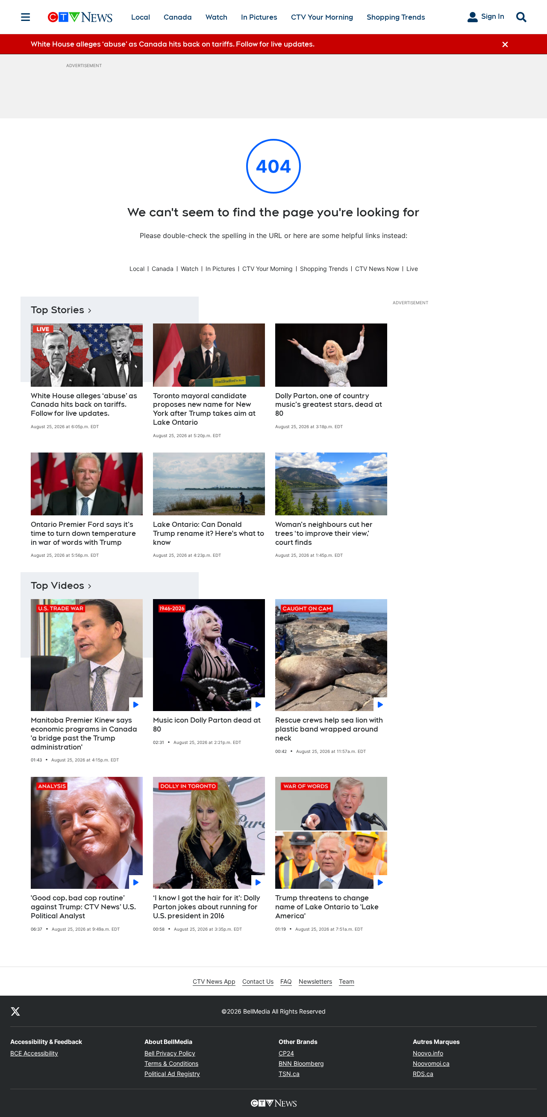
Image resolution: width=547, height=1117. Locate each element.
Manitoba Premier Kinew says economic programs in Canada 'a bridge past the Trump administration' (84, 733)
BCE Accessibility (34, 1053)
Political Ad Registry (172, 1073)
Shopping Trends (396, 17)
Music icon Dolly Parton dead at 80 (207, 724)
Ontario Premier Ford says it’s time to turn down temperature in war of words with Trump (83, 533)
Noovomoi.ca (431, 1063)
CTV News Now (377, 268)
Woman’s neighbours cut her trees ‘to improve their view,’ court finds (324, 533)
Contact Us (258, 981)
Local (140, 17)
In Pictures (259, 17)
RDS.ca (423, 1073)
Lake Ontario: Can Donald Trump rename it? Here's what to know (208, 533)
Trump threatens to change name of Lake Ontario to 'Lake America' (327, 907)
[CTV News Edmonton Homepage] (80, 17)
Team (346, 981)
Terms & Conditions (171, 1063)
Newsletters (315, 981)
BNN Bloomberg (301, 1063)
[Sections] (25, 17)
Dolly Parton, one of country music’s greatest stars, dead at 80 (328, 405)
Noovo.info (428, 1053)
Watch (216, 17)
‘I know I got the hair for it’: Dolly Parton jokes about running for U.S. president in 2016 (206, 907)
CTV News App (214, 981)
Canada (178, 17)
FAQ (286, 981)
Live (412, 268)
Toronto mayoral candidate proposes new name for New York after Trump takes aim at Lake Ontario (204, 409)
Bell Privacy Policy (169, 1053)
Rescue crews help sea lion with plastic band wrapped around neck (329, 729)
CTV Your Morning (322, 17)
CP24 (286, 1053)
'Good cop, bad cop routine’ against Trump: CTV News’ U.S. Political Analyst (83, 907)
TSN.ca (289, 1073)
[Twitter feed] (15, 1011)
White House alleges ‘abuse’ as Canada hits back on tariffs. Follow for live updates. (84, 405)
